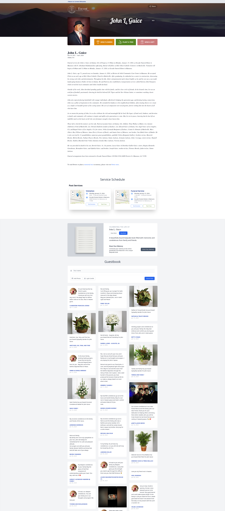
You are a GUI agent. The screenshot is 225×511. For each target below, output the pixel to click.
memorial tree (88, 164)
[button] (77, 195)
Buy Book (123, 233)
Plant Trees (104, 204)
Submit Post (149, 278)
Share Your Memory (148, 249)
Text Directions (91, 204)
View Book (114, 233)
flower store (115, 164)
